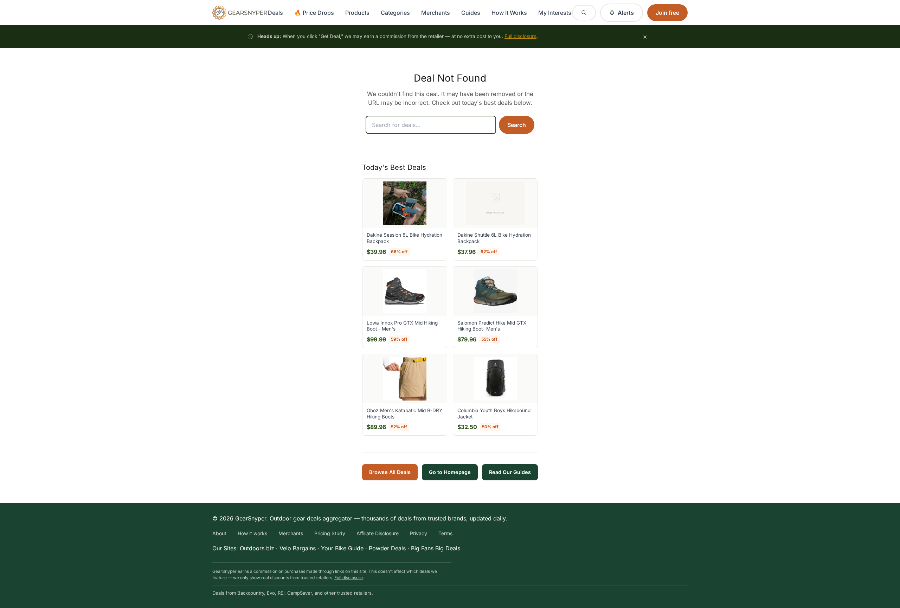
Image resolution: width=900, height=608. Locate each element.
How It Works (509, 12)
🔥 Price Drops (314, 12)
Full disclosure (520, 36)
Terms (445, 533)
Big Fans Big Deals (435, 548)
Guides (470, 12)
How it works (252, 533)
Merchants (435, 12)
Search (516, 124)
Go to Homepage (450, 472)
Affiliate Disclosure (377, 533)
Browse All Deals (390, 472)
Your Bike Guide (342, 548)
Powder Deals (387, 548)
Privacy (418, 533)
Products (357, 12)
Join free (667, 12)
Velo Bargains (297, 548)
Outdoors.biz (257, 548)
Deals (275, 12)
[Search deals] (584, 12)
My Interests (554, 12)
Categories (395, 12)
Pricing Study (329, 533)
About (219, 533)
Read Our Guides (510, 472)
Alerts (626, 12)
